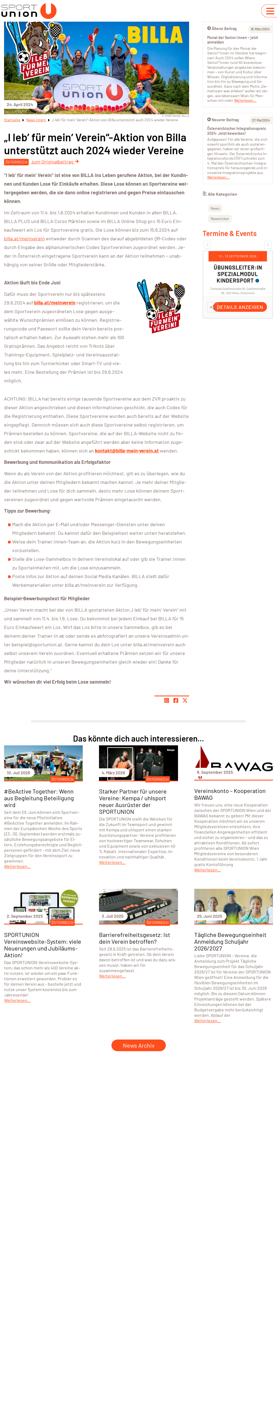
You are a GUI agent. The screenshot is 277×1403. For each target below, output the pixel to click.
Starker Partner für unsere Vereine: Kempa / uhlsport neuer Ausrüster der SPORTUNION (133, 801)
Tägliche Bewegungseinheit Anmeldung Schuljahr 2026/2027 (230, 941)
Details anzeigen (240, 307)
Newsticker (220, 218)
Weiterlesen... (245, 100)
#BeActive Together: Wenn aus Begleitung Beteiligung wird (39, 798)
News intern (36, 119)
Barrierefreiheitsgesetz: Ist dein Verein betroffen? (134, 938)
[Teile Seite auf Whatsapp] (167, 700)
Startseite (12, 119)
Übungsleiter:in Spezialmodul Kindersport (238, 274)
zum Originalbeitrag (53, 162)
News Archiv (138, 1045)
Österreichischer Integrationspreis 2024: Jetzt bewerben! (236, 131)
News (215, 208)
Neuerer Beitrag (225, 119)
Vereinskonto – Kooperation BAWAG (230, 794)
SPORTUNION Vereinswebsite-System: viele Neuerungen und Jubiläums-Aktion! (42, 944)
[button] (207, 245)
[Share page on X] (185, 700)
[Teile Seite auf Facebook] (176, 700)
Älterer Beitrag (224, 28)
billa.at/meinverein (24, 238)
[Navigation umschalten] (270, 11)
